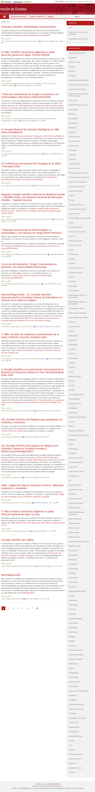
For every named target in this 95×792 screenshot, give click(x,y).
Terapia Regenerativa (76, 709)
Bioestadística (73, 119)
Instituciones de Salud (76, 471)
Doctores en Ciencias (76, 268)
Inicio (4, 17)
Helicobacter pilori (75, 403)
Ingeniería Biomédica (76, 462)
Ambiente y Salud (41, 83)
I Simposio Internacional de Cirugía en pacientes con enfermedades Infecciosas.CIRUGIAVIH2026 (30, 95)
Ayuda (50, 16)
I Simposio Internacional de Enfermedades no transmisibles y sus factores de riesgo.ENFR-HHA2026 (31, 231)
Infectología (73, 453)
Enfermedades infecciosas (32, 118)
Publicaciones (73, 664)
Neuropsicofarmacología (77, 591)
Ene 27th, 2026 (51, 185)
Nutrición (17, 599)
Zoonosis (72, 772)
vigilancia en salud (20, 531)
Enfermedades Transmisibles (78, 317)
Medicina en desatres (76, 503)
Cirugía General (74, 214)
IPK (16, 120)
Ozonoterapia (73, 623)
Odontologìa (73, 600)
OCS (9, 39)
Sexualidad (72, 700)
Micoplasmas (73, 551)
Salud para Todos (75, 682)
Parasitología (73, 627)
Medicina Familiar (42, 219)
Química (71, 668)
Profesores (39, 358)
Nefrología (72, 573)
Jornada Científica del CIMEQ (17, 539)
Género (71, 381)
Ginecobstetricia (74, 399)
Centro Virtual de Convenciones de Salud (79, 1)
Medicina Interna (74, 523)
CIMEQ (71, 195)
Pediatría (16, 437)
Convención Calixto (75, 227)
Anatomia (72, 71)
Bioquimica (72, 132)
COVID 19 (72, 236)
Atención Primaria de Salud (23, 219)
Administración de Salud (22, 83)
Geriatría (72, 390)
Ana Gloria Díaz (54, 784)
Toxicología (72, 713)
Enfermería (72, 322)
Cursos (71, 250)
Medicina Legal (74, 528)
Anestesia (72, 76)
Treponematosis (74, 727)
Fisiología (36, 154)
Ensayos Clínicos (74, 327)
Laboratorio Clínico (75, 485)
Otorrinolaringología (75, 618)
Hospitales (72, 440)
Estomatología (73, 336)
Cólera (71, 223)
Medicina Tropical (75, 546)
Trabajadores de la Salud (77, 718)
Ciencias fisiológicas (21, 154)
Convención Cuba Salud (77, 232)
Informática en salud (75, 458)
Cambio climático (74, 141)
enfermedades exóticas (76, 308)
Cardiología (73, 150)
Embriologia (73, 286)
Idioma (71, 444)
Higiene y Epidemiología (77, 417)
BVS (70, 28)
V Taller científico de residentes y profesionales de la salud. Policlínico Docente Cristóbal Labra (30, 336)
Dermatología (73, 254)
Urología (72, 741)
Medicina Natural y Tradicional (79, 541)
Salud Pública (73, 686)
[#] (2, 43)
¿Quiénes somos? (19, 16)
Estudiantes (73, 340)
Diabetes (72, 259)
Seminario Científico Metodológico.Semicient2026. (32, 35)
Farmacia (72, 354)
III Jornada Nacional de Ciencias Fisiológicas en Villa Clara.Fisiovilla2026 (35, 136)
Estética (71, 331)
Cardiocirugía (73, 146)
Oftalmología (73, 605)
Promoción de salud (75, 650)
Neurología (72, 587)
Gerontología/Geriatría (76, 394)
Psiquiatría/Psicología (21, 185)
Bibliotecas (72, 114)
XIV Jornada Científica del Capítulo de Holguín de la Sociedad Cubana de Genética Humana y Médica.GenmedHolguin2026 (29, 448)
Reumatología (73, 677)
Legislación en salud (76, 490)
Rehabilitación (74, 673)
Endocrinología (74, 290)
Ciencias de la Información (78, 182)
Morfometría (73, 564)
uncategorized (73, 731)
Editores (71, 277)
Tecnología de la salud (76, 704)
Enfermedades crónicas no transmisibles (29, 254)
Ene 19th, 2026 (53, 411)
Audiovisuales (73, 109)
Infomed (25, 788)
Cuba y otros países (75, 241)
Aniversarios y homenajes (23, 566)
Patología (72, 637)
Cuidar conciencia (75, 245)
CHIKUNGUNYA (74, 164)
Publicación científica (76, 659)
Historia (71, 426)
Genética (16, 477)
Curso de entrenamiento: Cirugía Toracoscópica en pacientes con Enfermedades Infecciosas (29, 265)
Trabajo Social (74, 722)
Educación (17, 41)
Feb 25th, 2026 (58, 41)
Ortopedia (72, 614)
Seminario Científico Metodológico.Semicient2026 (28, 26)
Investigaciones (30, 41)
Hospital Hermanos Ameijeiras (79, 435)
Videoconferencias (75, 759)
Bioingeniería (73, 123)
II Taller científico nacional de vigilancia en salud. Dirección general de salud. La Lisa (27, 513)
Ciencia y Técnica (75, 168)
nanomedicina (73, 569)
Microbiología (73, 555)
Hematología (73, 408)
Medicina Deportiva (75, 499)
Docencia (16, 326)
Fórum (71, 372)
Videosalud (72, 763)
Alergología (73, 58)
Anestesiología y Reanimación (79, 80)
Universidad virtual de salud (78, 39)
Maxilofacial (73, 494)
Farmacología (73, 358)
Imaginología (73, 449)
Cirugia (16, 118)
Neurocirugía (73, 582)
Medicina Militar (74, 532)
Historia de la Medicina (76, 431)
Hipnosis (72, 422)
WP (9, 116)
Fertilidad (72, 363)
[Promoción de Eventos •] (47, 9)
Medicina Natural (74, 537)
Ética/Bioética (73, 345)
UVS (70, 745)
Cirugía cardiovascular (76, 205)
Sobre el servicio (37, 16)
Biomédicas (73, 128)
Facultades (72, 349)
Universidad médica (75, 736)
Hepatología (73, 413)
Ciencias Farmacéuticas (77, 186)
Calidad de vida (18, 503)
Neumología (73, 578)
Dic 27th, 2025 (51, 503)
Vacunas (72, 750)
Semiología (72, 695)
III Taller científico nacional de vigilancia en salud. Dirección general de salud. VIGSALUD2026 (28, 53)
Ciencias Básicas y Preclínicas (79, 177)
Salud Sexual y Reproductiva (78, 691)
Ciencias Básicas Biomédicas (79, 173)
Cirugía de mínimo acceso (77, 209)
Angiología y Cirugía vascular (79, 85)
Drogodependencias (76, 272)
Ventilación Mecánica (76, 754)
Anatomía (72, 67)
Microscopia (73, 560)
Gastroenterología (75, 376)
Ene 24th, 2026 (53, 326)
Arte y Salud (73, 100)
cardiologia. (73, 155)
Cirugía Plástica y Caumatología (79, 218)
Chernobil (72, 159)
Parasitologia (73, 632)
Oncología (72, 609)
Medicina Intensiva (75, 519)
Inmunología (73, 467)
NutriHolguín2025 (10, 575)
